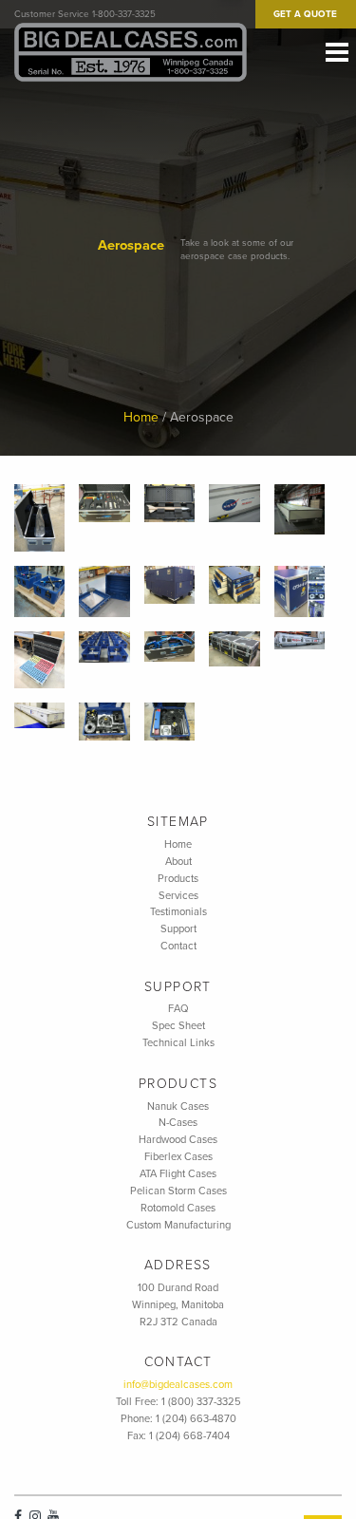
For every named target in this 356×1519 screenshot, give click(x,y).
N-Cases (178, 1122)
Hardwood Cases (178, 1140)
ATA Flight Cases (178, 1174)
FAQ (178, 1009)
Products (178, 878)
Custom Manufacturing (178, 1225)
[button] (39, 518)
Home (141, 417)
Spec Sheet (178, 1026)
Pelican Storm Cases (178, 1191)
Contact (178, 946)
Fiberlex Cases (178, 1157)
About (178, 861)
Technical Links (178, 1043)
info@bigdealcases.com (178, 1384)
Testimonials (178, 912)
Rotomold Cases (178, 1208)
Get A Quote (305, 14)
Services (178, 896)
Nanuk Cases (178, 1106)
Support (178, 929)
